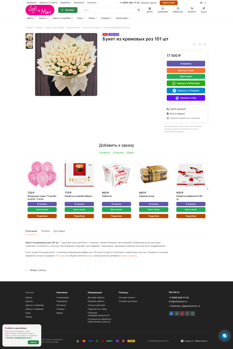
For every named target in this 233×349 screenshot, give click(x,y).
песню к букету (129, 255)
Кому (79, 18)
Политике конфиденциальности (18, 338)
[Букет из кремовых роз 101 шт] (66, 64)
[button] (207, 189)
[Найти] (138, 10)
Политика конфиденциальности (99, 314)
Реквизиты (62, 301)
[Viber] (187, 313)
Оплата (45, 231)
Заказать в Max (188, 98)
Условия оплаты (127, 297)
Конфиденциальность (158, 341)
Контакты (61, 305)
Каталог (29, 292)
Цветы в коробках (62, 18)
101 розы (60, 255)
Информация (95, 292)
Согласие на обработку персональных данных (99, 320)
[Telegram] (176, 313)
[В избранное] (194, 44)
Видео (60, 313)
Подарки (105, 18)
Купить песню (169, 3)
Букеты (43, 18)
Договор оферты (96, 297)
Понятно (33, 342)
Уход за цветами (96, 305)
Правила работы (96, 301)
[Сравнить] (199, 44)
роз (89, 255)
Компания (62, 292)
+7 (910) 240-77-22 (130, 3)
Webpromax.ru (201, 341)
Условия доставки (128, 301)
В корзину (186, 63)
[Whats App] (192, 313)
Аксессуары (122, 18)
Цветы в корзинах (34, 309)
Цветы (30, 18)
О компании (63, 297)
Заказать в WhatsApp (188, 83)
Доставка (59, 231)
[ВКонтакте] (171, 313)
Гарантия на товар (97, 309)
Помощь (123, 292)
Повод (91, 18)
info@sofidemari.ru (178, 301)
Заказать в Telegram (188, 90)
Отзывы (61, 309)
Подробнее (42, 216)
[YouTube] (182, 313)
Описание (31, 231)
